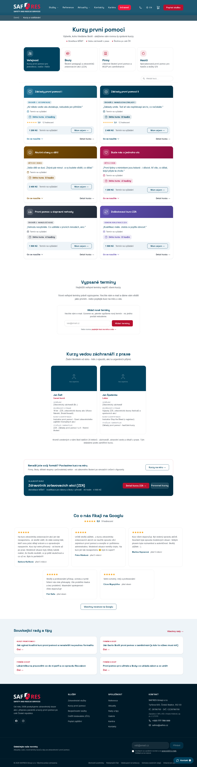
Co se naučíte (33, 139)
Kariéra (112, 7)
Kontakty (99, 7)
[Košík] (158, 7)
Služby (52, 7)
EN (150, 7)
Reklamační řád (112, 763)
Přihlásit (176, 745)
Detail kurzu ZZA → (136, 485)
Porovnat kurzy (159, 485)
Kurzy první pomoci (77, 706)
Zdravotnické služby (77, 700)
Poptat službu (173, 7)
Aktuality (83, 7)
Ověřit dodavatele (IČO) (79, 716)
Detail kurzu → (87, 139)
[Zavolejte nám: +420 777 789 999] (140, 7)
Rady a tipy (113, 711)
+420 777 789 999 (161, 720)
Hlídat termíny (122, 323)
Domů (16, 17)
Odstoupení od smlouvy (130, 763)
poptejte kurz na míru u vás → (104, 329)
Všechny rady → (175, 631)
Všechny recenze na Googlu (98, 606)
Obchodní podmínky (96, 763)
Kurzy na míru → (157, 467)
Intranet (124, 7)
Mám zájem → (81, 130)
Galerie (111, 716)
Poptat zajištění (75, 721)
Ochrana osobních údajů (151, 763)
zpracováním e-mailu (169, 751)
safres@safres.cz (160, 725)
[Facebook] (16, 721)
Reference (68, 7)
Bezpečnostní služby (77, 711)
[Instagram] (23, 721)
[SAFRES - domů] (27, 7)
